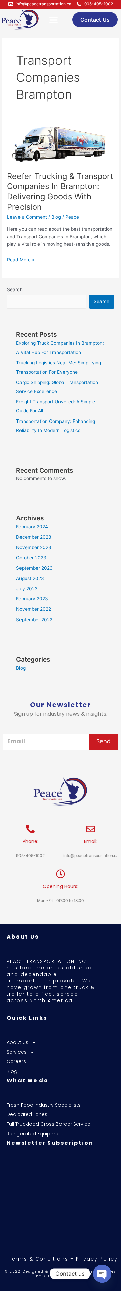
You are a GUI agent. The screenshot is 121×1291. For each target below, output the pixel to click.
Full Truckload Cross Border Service (48, 1124)
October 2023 (31, 557)
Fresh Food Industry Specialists (44, 1105)
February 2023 (32, 598)
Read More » (20, 259)
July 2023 (27, 588)
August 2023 (30, 578)
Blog (56, 217)
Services (17, 1052)
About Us (17, 1042)
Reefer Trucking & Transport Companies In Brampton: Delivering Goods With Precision (60, 191)
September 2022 (34, 619)
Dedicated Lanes (27, 1114)
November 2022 (33, 609)
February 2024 (32, 526)
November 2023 (33, 547)
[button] (54, 20)
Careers (16, 1061)
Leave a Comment (27, 217)
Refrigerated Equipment (35, 1134)
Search (15, 289)
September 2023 (34, 568)
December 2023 (33, 537)
